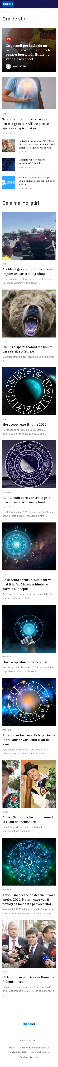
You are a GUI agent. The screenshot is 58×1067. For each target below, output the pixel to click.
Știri (9, 39)
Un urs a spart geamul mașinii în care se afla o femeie (27, 349)
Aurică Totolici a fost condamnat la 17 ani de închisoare (27, 819)
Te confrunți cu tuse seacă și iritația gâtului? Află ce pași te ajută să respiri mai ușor (25, 123)
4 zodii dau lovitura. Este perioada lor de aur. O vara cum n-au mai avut (28, 739)
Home (12, 1047)
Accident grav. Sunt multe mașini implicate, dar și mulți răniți (28, 271)
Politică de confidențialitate (34, 1047)
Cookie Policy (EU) (17, 1052)
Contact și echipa (29, 1057)
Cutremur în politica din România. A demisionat (28, 979)
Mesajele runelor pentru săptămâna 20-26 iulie (32, 161)
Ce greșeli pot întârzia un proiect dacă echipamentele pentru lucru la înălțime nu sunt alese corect (28, 52)
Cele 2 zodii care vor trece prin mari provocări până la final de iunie (26, 502)
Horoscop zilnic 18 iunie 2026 (24, 662)
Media (5, 812)
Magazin (6, 492)
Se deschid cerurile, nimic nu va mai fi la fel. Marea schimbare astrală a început (27, 584)
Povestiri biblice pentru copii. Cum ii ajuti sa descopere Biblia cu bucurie (37, 181)
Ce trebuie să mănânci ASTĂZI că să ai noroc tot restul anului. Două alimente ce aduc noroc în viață (37, 144)
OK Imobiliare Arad (40, 1052)
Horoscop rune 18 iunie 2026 (24, 424)
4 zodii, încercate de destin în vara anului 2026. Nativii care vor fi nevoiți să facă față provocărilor (28, 899)
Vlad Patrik (19, 66)
